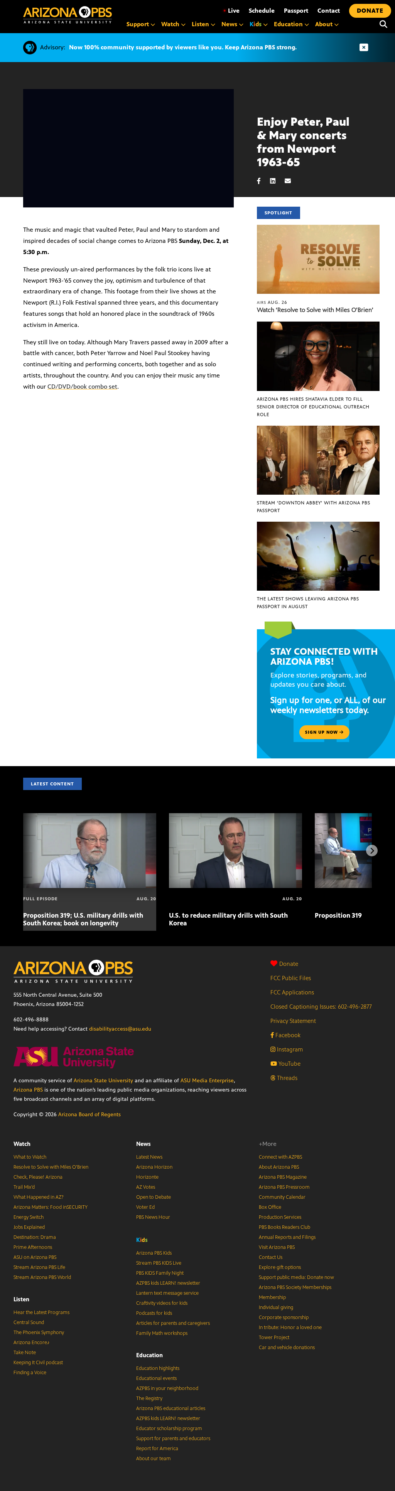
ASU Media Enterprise (207, 1080)
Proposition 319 (338, 915)
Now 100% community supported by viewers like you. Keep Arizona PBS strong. (183, 47)
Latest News (149, 1157)
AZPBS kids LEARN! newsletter (168, 1283)
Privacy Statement (293, 1020)
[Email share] (292, 181)
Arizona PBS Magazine (283, 1177)
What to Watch (30, 1157)
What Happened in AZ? (39, 1197)
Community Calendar (282, 1197)
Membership (272, 1297)
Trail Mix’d (24, 1187)
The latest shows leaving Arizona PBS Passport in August (308, 602)
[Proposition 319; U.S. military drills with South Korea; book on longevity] (89, 817)
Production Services (280, 1217)
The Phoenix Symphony (39, 1332)
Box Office (270, 1207)
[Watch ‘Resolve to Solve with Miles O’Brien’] (318, 228)
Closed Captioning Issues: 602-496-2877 (321, 1006)
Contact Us (270, 1257)
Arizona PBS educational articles (170, 1408)
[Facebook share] (262, 181)
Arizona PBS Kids (154, 1253)
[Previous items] (23, 850)
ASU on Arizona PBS (35, 1257)
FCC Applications (292, 992)
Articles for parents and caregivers (173, 1323)
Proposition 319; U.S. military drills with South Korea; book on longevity (83, 919)
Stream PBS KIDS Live (158, 1263)
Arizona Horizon (154, 1167)
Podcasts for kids (154, 1313)
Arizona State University (103, 1080)
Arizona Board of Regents (89, 1114)
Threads (286, 1078)
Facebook (287, 1035)
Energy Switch (29, 1217)
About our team (153, 1459)
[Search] (383, 24)
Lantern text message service (167, 1293)
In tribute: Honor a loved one (290, 1327)
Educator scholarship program (169, 1428)
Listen (21, 1299)
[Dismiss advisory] (364, 47)
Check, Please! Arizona (38, 1177)
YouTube (288, 1063)
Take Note (25, 1352)
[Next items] (372, 850)
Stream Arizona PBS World (42, 1277)
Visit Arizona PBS (277, 1247)
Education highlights (157, 1368)
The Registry (149, 1398)
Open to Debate (153, 1197)
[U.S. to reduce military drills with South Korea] (235, 817)
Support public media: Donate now (296, 1277)
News (143, 1143)
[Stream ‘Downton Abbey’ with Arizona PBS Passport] (318, 429)
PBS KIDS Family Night (160, 1273)
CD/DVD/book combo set (82, 386)
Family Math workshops (161, 1333)
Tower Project (274, 1337)
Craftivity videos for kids (161, 1303)
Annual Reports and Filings (287, 1237)
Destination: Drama (35, 1237)
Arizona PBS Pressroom (284, 1187)
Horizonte (147, 1177)
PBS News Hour (153, 1217)
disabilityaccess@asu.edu (120, 1029)
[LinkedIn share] (276, 181)
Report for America (157, 1449)
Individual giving (276, 1307)
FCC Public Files (290, 978)
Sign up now (322, 732)
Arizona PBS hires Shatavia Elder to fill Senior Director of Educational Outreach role (313, 406)
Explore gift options (280, 1267)
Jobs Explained (29, 1227)
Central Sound (29, 1322)
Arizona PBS (28, 1090)
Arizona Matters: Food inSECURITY (51, 1207)
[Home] (67, 15)
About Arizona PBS (279, 1167)
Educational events (156, 1378)
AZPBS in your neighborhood (167, 1388)
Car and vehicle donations (287, 1347)
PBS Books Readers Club (284, 1227)
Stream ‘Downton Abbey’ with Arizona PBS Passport (313, 506)
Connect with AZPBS (280, 1157)
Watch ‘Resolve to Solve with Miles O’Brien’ (315, 309)
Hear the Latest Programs (41, 1312)
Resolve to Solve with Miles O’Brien (51, 1167)
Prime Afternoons (33, 1247)
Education (149, 1355)
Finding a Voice (30, 1373)
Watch (22, 1143)
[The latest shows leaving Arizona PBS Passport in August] (318, 525)
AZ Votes (145, 1187)
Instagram (289, 1049)
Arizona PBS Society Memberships (295, 1287)
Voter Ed (145, 1207)
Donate (288, 963)
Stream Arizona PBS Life (39, 1267)
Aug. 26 (272, 302)
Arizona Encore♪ (32, 1342)
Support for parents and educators (173, 1438)
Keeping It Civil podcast (38, 1363)
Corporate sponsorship (284, 1317)
